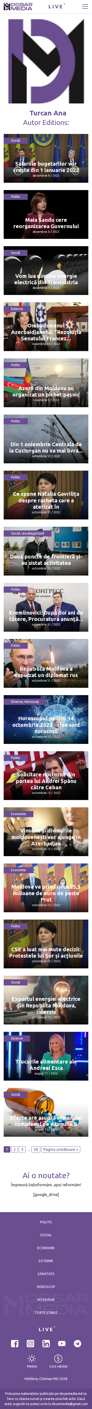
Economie (18, 814)
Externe (17, 309)
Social (15, 140)
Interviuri (46, 1300)
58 (36, 1149)
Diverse (17, 702)
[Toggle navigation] (85, 6)
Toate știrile (46, 1313)
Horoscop (31, 702)
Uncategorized (33, 533)
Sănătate (46, 1274)
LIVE (56, 6)
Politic (15, 197)
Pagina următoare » (60, 1149)
